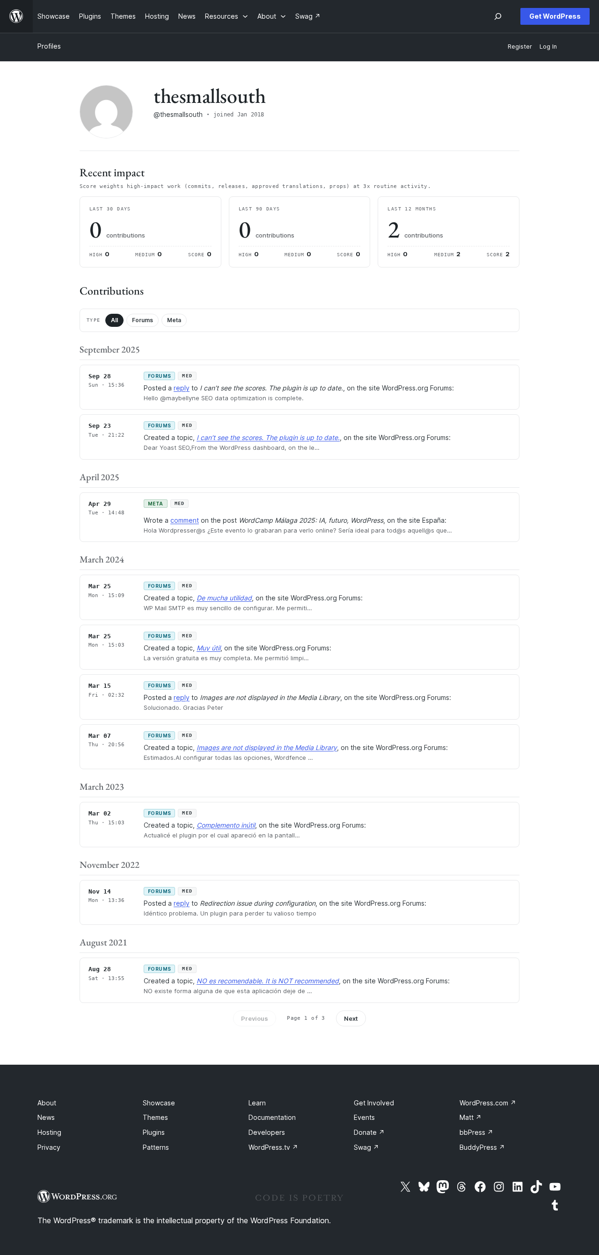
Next (351, 1018)
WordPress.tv (273, 1147)
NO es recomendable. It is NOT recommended (268, 981)
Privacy (48, 1147)
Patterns (156, 1147)
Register (520, 46)
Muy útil (208, 648)
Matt (471, 1117)
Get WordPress (555, 16)
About (46, 1103)
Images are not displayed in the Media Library (267, 747)
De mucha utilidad (224, 598)
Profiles (49, 46)
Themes (155, 1117)
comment (184, 520)
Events (364, 1117)
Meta (174, 320)
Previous (254, 1018)
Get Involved (374, 1103)
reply (182, 388)
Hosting (49, 1132)
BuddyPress (482, 1147)
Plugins (154, 1132)
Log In (548, 46)
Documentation (272, 1117)
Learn (257, 1103)
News (46, 1117)
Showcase (159, 1103)
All (114, 320)
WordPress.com (488, 1103)
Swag (366, 1147)
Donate (369, 1132)
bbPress (476, 1132)
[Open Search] (498, 16)
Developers (266, 1132)
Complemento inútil (226, 825)
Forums (142, 320)
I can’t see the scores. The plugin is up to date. (268, 437)
